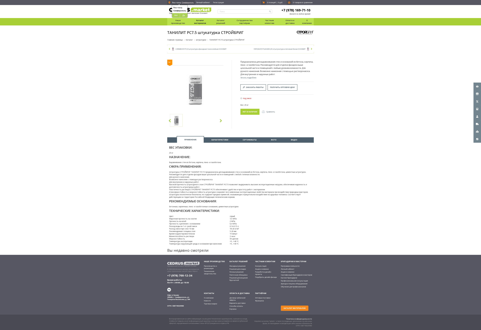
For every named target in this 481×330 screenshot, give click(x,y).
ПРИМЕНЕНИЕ (190, 139)
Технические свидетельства (210, 272)
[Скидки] (477, 101)
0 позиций (271, 2)
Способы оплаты (236, 306)
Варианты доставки (237, 303)
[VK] (169, 290)
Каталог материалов (200, 21)
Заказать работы (254, 87)
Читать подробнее (248, 77)
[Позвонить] (477, 139)
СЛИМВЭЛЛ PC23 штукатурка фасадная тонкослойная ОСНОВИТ (200, 49)
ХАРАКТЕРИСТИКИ (219, 140)
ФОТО (273, 140)
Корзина (232, 309)
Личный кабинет (203, 2)
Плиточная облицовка (238, 275)
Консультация (260, 266)
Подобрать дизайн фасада (266, 277)
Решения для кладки (237, 269)
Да (183, 15)
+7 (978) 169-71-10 (295, 10)
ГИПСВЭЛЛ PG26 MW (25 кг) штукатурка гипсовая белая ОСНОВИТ (280, 49)
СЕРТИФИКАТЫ (250, 140)
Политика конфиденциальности (299, 319)
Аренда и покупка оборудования (294, 284)
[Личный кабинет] (477, 116)
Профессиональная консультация (294, 281)
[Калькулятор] (477, 109)
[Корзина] (477, 86)
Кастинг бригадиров (289, 278)
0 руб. (280, 2)
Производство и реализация (210, 267)
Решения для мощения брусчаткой (238, 279)
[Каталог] (477, 94)
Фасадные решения (237, 266)
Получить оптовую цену (282, 87)
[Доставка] (477, 124)
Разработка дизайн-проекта (263, 273)
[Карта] (477, 131)
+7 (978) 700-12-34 (179, 275)
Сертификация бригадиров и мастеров (296, 275)
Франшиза (259, 301)
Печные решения (236, 272)
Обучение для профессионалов (293, 287)
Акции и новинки (262, 269)
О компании (209, 298)
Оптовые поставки (262, 298)
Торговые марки (210, 304)
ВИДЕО (294, 140)
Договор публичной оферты (237, 299)
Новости (207, 301)
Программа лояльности (290, 266)
